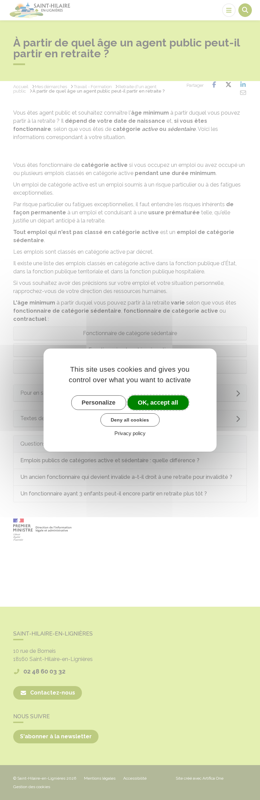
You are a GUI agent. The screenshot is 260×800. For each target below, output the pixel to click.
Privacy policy (130, 433)
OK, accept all (158, 402)
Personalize (98, 402)
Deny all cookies (130, 420)
